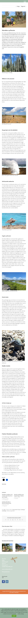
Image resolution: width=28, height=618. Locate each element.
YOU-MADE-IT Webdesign (14, 592)
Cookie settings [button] (21, 613)
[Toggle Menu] (25, 1)
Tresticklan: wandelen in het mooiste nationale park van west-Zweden (7, 496)
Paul (4, 509)
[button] (3, 548)
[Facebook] (3, 581)
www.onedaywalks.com (7, 569)
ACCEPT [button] (14, 615)
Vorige (18, 6)
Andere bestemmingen (16, 509)
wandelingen (23, 509)
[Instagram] (7, 581)
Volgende (23, 6)
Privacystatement (6, 571)
